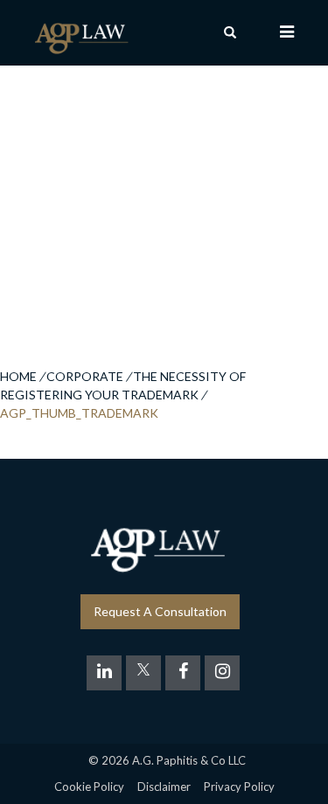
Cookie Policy (89, 787)
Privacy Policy (239, 787)
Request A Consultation (160, 611)
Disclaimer (164, 787)
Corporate (84, 376)
